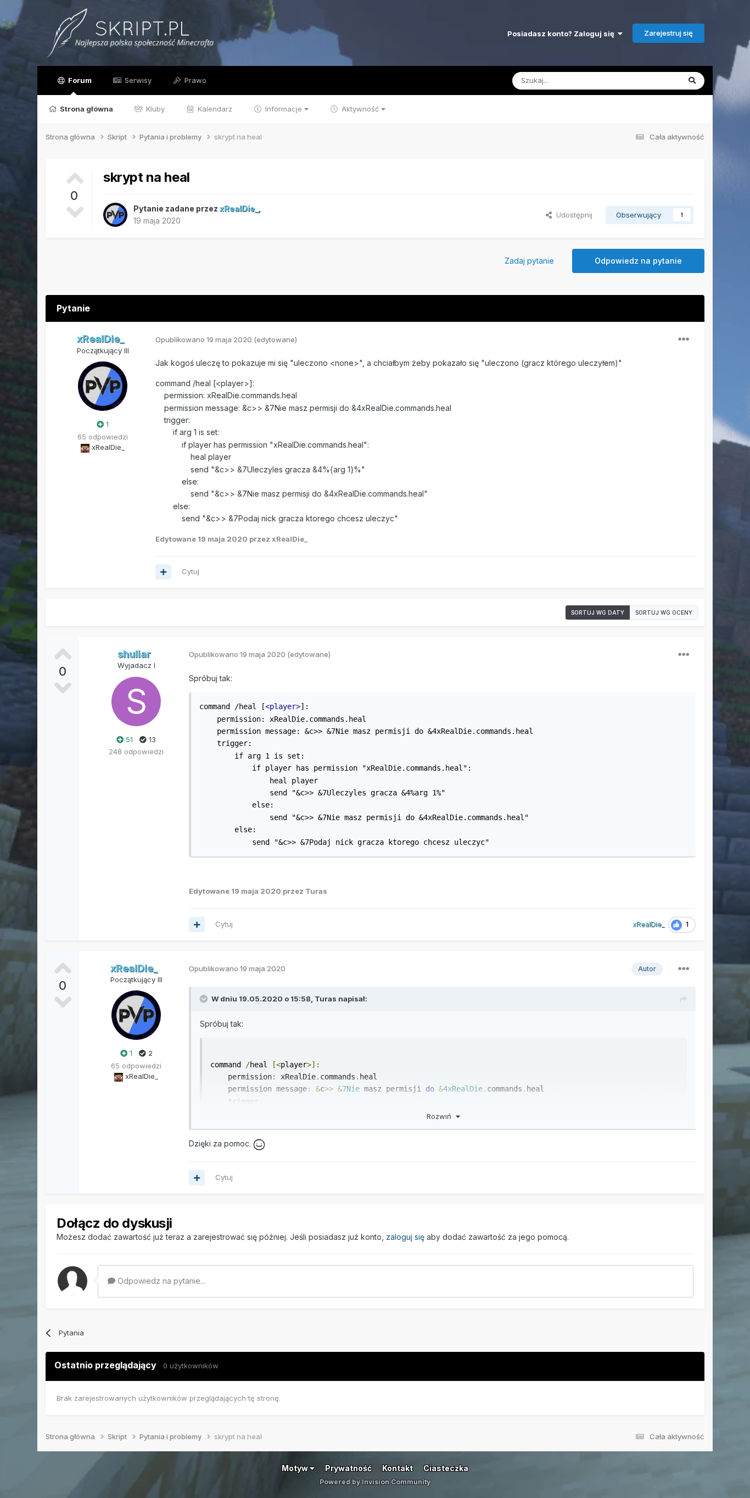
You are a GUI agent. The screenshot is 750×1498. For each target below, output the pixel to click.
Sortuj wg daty (597, 612)
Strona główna (85, 108)
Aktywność (360, 108)
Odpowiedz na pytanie (638, 260)
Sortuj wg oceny (663, 612)
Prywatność (348, 1468)
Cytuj (190, 571)
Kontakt (397, 1468)
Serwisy (137, 80)
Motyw (296, 1468)
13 (151, 739)
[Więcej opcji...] (683, 339)
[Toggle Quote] (205, 998)
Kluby (154, 108)
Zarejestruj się (668, 33)
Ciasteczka (445, 1468)
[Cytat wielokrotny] (163, 572)
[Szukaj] (692, 81)
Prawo (194, 80)
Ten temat (648, 80)
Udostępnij (572, 214)
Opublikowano (203, 339)
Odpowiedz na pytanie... (160, 1280)
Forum (79, 80)
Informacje (283, 108)
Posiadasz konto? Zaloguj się (562, 33)
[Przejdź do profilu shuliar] (136, 701)
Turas (326, 998)
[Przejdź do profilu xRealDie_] (115, 215)
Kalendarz (213, 108)
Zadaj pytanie (529, 260)
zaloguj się (405, 1236)
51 (128, 739)
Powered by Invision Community (375, 1482)
